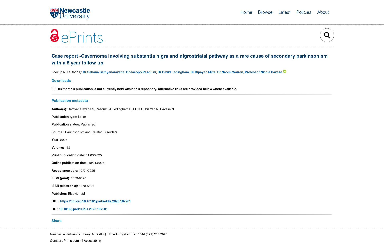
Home (246, 12)
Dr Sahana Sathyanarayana (103, 72)
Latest (284, 12)
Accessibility (93, 240)
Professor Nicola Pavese (263, 72)
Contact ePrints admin (65, 240)
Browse (265, 12)
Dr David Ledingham (173, 72)
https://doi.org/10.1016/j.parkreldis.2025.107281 (95, 201)
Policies (303, 12)
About (323, 12)
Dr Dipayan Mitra (203, 72)
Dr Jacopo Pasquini (141, 72)
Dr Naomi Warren (230, 72)
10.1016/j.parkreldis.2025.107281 (83, 209)
